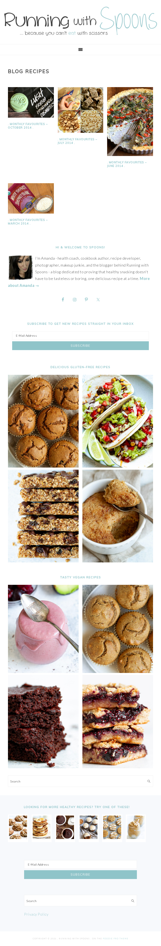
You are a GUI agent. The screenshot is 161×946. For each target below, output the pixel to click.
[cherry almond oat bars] (117, 766)
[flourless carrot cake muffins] (88, 837)
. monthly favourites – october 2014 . (28, 125)
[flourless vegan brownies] (43, 766)
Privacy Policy (36, 914)
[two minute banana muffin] (117, 561)
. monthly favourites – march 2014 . (28, 221)
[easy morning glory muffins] (43, 466)
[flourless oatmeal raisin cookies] (112, 837)
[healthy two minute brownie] (65, 837)
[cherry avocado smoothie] (43, 671)
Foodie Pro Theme (116, 938)
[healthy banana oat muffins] (18, 837)
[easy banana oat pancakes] (42, 837)
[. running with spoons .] (80, 37)
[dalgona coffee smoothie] (136, 837)
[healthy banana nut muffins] (117, 671)
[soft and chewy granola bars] (43, 561)
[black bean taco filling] (117, 466)
